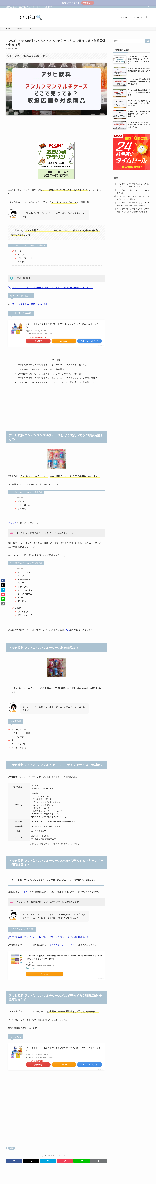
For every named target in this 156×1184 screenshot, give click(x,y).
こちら (67, 630)
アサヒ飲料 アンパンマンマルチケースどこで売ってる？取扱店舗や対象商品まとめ (56, 382)
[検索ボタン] (147, 17)
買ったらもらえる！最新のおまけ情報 (30, 304)
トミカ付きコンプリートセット (61, 945)
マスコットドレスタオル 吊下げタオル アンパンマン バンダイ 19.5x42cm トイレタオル (63, 325)
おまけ (11, 1148)
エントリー (87, 3)
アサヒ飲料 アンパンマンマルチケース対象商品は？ (42, 369)
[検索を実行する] (147, 41)
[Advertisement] (56, 130)
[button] (14, 1161)
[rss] (148, 7)
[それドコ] (30, 17)
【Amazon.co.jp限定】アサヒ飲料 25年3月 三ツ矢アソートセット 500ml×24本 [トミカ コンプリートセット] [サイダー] (64, 957)
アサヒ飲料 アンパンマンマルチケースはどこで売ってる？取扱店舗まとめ (52, 365)
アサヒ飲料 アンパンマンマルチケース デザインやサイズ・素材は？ (50, 374)
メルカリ (12, 523)
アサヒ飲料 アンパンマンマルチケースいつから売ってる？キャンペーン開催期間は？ (57, 378)
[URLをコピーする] (98, 1161)
